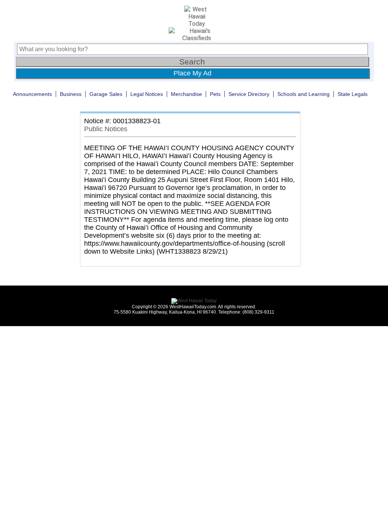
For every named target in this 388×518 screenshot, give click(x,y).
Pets (215, 94)
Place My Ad (192, 73)
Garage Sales (105, 94)
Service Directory (248, 94)
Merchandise (186, 94)
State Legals (353, 94)
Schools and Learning (303, 94)
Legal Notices (146, 94)
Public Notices (105, 129)
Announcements (32, 94)
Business (70, 94)
